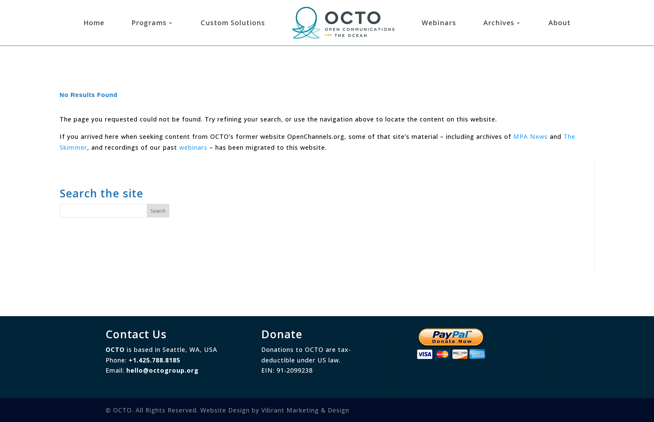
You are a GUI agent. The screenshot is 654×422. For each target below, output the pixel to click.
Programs (149, 22)
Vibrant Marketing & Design (305, 410)
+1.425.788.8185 (154, 360)
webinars (193, 147)
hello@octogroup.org (162, 370)
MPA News (530, 136)
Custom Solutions (233, 22)
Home (93, 22)
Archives (498, 22)
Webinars (439, 22)
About (559, 22)
